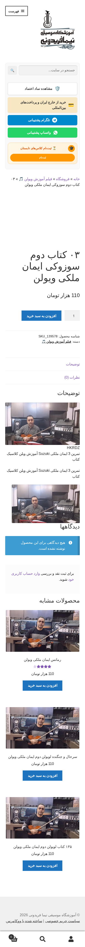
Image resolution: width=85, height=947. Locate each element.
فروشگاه (63, 179)
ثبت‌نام (42, 157)
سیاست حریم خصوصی (62, 921)
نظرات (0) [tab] (72, 377)
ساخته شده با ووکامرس (24, 921)
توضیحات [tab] (73, 364)
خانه (76, 179)
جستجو (42, 939)
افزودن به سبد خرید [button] (42, 685)
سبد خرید (19, 935)
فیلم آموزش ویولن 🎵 (35, 179)
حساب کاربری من (71, 939)
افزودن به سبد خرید (41, 315)
